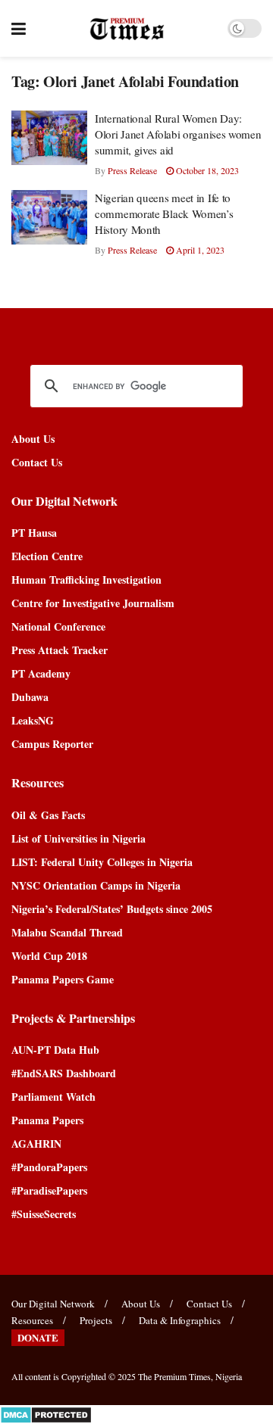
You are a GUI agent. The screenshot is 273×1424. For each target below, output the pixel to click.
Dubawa (30, 697)
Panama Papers (47, 1120)
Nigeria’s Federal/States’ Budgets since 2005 (111, 909)
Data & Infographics (180, 1320)
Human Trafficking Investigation (86, 579)
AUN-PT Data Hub (55, 1050)
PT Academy (41, 673)
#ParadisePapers (49, 1190)
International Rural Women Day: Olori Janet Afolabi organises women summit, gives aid (178, 134)
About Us (33, 439)
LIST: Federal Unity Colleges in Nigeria (102, 862)
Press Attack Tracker (59, 650)
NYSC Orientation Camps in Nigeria (95, 885)
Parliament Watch (53, 1097)
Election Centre (47, 556)
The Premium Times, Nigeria (190, 1376)
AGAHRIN (36, 1143)
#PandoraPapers (49, 1167)
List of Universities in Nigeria (78, 838)
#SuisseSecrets (43, 1214)
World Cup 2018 (49, 956)
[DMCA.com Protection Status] (46, 1413)
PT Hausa (34, 533)
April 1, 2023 (199, 250)
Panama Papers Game (62, 979)
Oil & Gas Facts (48, 815)
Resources (32, 1320)
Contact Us (36, 462)
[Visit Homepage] (127, 29)
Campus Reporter (52, 744)
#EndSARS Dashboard (63, 1073)
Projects (96, 1320)
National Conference (58, 626)
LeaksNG (32, 720)
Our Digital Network (53, 1303)
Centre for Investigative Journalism (92, 603)
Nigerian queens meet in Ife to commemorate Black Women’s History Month (164, 213)
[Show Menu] (18, 28)
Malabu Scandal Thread (67, 932)
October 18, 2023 (206, 170)
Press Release (132, 170)
